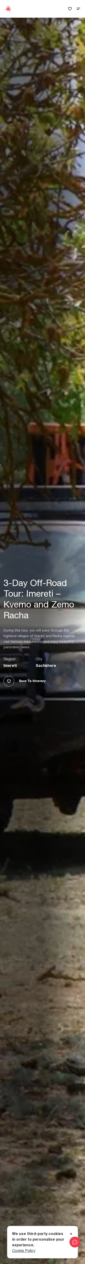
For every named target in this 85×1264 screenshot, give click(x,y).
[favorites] (70, 9)
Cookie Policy (23, 1250)
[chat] (74, 1242)
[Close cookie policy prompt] (71, 1234)
